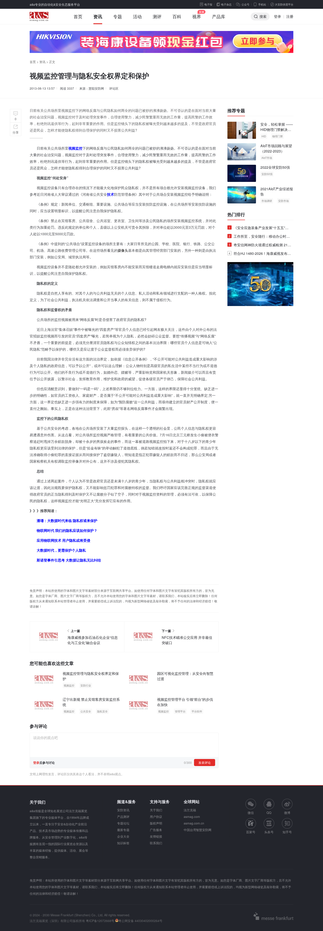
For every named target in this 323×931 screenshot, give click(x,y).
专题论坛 (123, 823)
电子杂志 (226, 4)
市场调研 (266, 201)
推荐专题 (236, 110)
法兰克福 (190, 810)
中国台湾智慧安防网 (197, 830)
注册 (289, 16)
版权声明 (156, 823)
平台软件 (197, 711)
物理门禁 (277, 136)
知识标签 (123, 843)
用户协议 (156, 816)
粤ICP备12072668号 (100, 920)
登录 (277, 16)
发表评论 (204, 762)
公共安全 (85, 711)
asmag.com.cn (194, 823)
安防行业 (85, 685)
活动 (137, 16)
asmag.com (192, 816)
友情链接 (156, 836)
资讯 (97, 16)
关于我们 (156, 810)
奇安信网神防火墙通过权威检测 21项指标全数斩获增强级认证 (260, 245)
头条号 (269, 832)
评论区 (113, 88)
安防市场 (283, 201)
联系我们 (156, 843)
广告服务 (156, 830)
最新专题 (123, 830)
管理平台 (180, 711)
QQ (269, 812)
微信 (250, 807)
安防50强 (266, 174)
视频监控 (69, 685)
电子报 (208, 4)
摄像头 (123, 250)
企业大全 (123, 836)
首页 (78, 16)
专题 (117, 16)
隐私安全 (102, 711)
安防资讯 (123, 810)
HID (263, 136)
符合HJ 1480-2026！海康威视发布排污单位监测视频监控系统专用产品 (260, 254)
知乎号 (287, 832)
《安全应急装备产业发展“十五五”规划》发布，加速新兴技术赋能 (259, 228)
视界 (196, 16)
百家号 (250, 832)
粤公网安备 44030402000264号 (140, 920)
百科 (176, 16)
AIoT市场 (266, 157)
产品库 (218, 16)
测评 (157, 16)
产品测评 (123, 816)
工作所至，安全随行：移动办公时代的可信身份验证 (259, 237)
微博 (287, 812)
